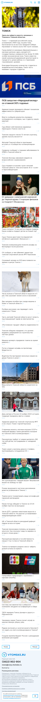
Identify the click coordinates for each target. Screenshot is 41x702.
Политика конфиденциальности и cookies (13, 688)
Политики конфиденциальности (12, 698)
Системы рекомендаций (9, 691)
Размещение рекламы (10, 671)
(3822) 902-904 (11, 661)
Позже (6, 647)
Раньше (35, 647)
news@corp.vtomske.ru (12, 665)
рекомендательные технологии (11, 695)
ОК (35, 696)
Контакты (5, 668)
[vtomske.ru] (7, 2)
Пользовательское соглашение (10, 686)
